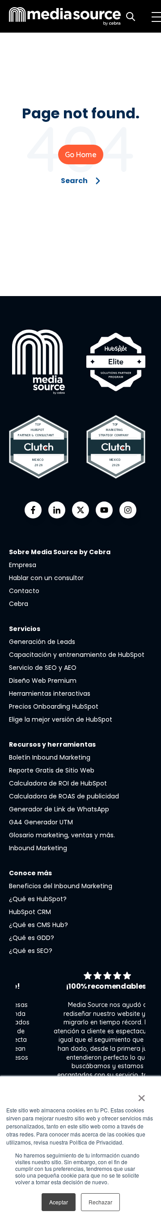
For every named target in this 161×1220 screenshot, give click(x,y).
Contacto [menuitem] (24, 590)
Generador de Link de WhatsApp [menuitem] (59, 809)
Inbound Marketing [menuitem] (38, 848)
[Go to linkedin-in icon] (56, 509)
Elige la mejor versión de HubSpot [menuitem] (60, 719)
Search (74, 180)
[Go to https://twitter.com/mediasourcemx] (80, 509)
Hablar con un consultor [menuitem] (46, 577)
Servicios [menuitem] (24, 628)
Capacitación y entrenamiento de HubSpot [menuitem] (76, 654)
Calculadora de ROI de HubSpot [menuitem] (58, 783)
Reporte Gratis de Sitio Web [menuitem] (51, 770)
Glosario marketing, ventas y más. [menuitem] (62, 835)
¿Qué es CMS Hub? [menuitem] (38, 924)
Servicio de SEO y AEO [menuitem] (42, 667)
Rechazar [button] (100, 1202)
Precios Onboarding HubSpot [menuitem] (53, 706)
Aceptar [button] (58, 1202)
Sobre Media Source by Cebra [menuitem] (59, 551)
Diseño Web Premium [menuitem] (42, 680)
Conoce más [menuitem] (30, 873)
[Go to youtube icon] (104, 509)
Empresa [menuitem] (22, 564)
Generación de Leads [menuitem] (42, 641)
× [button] (141, 1095)
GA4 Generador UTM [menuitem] (41, 822)
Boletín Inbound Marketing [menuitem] (49, 757)
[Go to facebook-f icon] (33, 509)
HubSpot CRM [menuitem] (30, 911)
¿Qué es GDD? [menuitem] (31, 937)
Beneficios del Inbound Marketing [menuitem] (60, 886)
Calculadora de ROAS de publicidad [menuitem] (64, 796)
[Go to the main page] (65, 16)
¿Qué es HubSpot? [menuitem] (38, 898)
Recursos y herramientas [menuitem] (52, 744)
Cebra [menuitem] (18, 603)
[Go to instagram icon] (127, 509)
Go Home (81, 154)
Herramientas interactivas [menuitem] (49, 693)
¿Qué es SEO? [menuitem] (30, 950)
